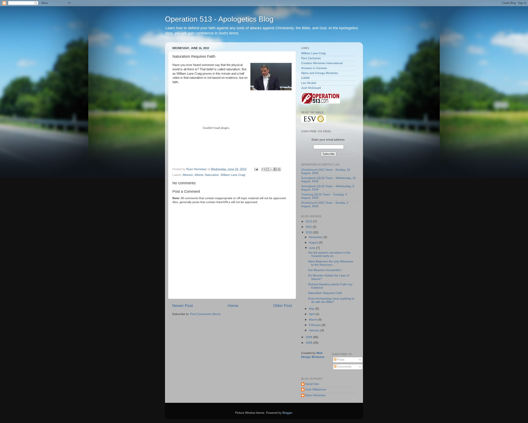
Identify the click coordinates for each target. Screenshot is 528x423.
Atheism (188, 174)
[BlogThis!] (267, 169)
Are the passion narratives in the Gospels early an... (329, 254)
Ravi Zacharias (311, 58)
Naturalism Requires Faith (325, 293)
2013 (309, 221)
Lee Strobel (308, 83)
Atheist (198, 174)
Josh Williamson (315, 389)
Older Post (282, 305)
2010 (309, 232)
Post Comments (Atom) (205, 314)
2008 (309, 342)
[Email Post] (256, 169)
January (314, 330)
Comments (343, 366)
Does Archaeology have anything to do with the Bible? (331, 300)
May (312, 308)
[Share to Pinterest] (279, 169)
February (315, 325)
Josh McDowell (311, 87)
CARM (305, 78)
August (314, 242)
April (312, 314)
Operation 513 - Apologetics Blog (219, 19)
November (316, 237)
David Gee (312, 383)
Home (233, 305)
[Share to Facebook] (275, 169)
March (313, 319)
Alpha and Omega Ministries (319, 73)
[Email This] (263, 169)
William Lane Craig (233, 174)
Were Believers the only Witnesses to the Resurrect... (330, 263)
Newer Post (182, 305)
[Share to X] (271, 169)
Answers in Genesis (314, 68)
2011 (309, 226)
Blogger (287, 412)
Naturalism (212, 174)
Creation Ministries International (322, 63)
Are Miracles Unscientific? (325, 270)
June (312, 247)
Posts (340, 359)
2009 (309, 337)
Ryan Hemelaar (315, 395)
